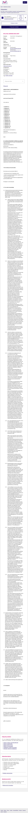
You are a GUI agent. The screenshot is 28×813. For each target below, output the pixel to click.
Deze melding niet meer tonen (20, 17)
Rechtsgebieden (6, 52)
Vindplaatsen (6, 67)
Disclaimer (5, 811)
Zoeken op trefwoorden (7, 743)
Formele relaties (5, 48)
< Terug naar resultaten (14, 26)
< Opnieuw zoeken (14, 23)
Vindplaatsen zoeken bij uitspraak (10, 747)
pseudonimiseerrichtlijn (8, 18)
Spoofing (20, 810)
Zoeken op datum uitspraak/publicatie (10, 742)
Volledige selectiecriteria (7, 773)
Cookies (11, 810)
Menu (24, 2)
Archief (2, 811)
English (2, 810)
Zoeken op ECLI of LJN (8, 745)
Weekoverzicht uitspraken (8, 785)
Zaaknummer (6, 44)
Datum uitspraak (5, 39)
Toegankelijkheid (15, 810)
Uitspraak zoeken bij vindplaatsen (10, 748)
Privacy (8, 810)
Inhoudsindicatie (6, 58)
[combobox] (14, 81)
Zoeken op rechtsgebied (8, 746)
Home (2, 6)
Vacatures (24, 810)
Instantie (5, 36)
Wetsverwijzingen (7, 64)
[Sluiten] (25, 17)
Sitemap (5, 810)
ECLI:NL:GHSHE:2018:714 (15, 51)
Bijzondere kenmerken (5, 56)
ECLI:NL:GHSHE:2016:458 (15, 48)
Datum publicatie (5, 42)
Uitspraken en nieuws (7, 6)
